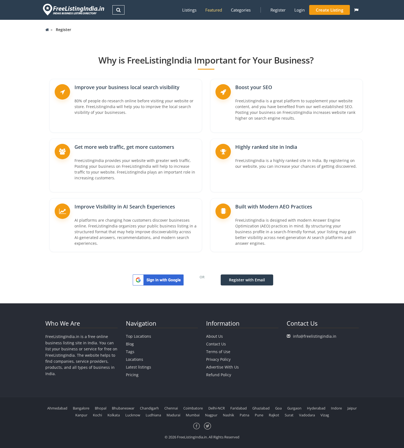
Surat (289, 415)
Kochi (97, 415)
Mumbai (193, 415)
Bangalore (81, 408)
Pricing (132, 374)
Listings (189, 10)
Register (278, 10)
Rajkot (274, 415)
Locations (134, 359)
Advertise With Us (222, 367)
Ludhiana (153, 415)
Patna (244, 415)
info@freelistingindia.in (314, 336)
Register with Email (247, 279)
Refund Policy (218, 374)
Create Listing (329, 10)
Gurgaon (294, 408)
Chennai (171, 408)
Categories (241, 10)
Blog (130, 344)
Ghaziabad (261, 408)
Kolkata (113, 415)
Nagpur (211, 415)
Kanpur (81, 415)
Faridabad (238, 408)
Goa (278, 408)
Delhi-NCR (216, 408)
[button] (356, 10)
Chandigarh (149, 408)
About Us (214, 336)
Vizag (324, 415)
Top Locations (138, 336)
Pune (259, 415)
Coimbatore (193, 408)
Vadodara (307, 415)
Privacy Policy (218, 359)
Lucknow (132, 415)
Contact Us (216, 344)
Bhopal (100, 408)
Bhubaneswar (123, 408)
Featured (213, 10)
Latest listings (138, 367)
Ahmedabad (57, 408)
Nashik (228, 415)
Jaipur (352, 408)
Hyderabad (316, 408)
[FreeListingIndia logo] (74, 9)
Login (299, 10)
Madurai (173, 415)
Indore (336, 408)
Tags (130, 351)
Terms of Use (218, 351)
